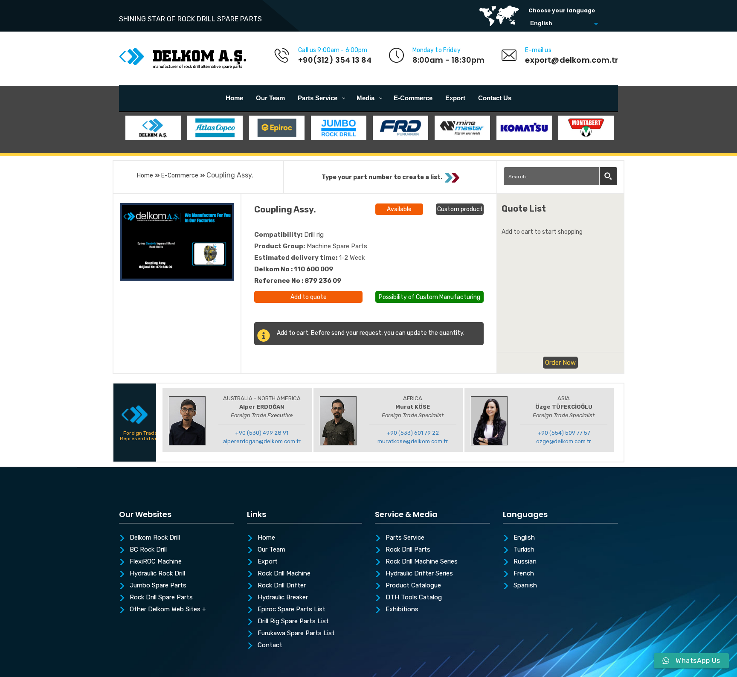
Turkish (524, 549)
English (524, 538)
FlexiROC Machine (156, 561)
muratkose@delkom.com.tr (412, 441)
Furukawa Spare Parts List (296, 633)
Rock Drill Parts (408, 549)
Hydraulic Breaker (283, 597)
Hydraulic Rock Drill (157, 573)
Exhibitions (402, 609)
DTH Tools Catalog (414, 597)
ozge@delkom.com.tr (563, 441)
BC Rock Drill (148, 549)
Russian (525, 561)
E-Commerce (179, 175)
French (524, 573)
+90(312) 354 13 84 (334, 60)
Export (268, 561)
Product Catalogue (413, 585)
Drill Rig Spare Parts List (293, 621)
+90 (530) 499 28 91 (261, 433)
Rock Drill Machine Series (422, 561)
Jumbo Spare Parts (158, 585)
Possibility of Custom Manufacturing (429, 296)
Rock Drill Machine (284, 573)
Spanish (525, 585)
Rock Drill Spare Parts (161, 597)
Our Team (271, 549)
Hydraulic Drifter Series (419, 573)
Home (145, 175)
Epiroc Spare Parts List (291, 609)
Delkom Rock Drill (155, 538)
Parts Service (405, 538)
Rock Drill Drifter (282, 585)
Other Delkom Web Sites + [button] (168, 609)
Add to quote (308, 297)
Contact (270, 645)
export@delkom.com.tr (571, 60)
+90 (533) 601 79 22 (412, 433)
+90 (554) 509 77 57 (563, 433)
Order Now (560, 362)
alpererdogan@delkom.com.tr (262, 441)
